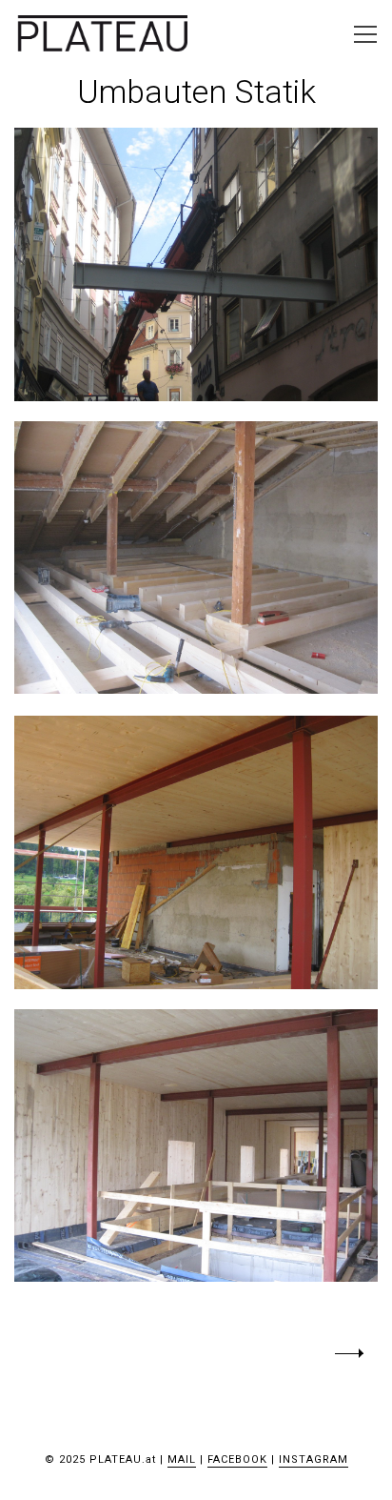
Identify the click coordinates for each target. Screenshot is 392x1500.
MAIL (181, 1459)
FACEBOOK (237, 1459)
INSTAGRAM (313, 1459)
